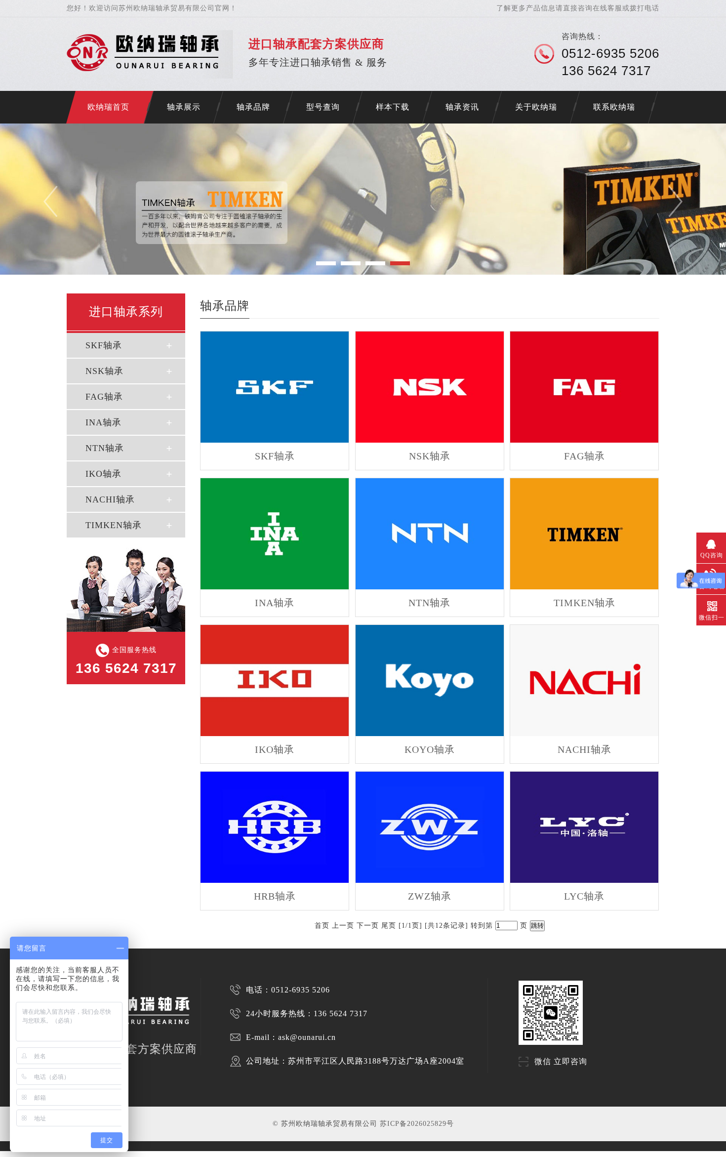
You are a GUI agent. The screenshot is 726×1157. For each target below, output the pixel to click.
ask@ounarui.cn (307, 1037)
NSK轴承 (104, 371)
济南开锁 (6, 1154)
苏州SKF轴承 (58, 1154)
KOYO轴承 (429, 749)
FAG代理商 (168, 1154)
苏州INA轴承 (117, 1154)
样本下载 (392, 107)
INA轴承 (103, 422)
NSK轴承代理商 (210, 1154)
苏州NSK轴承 (78, 1154)
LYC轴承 (584, 896)
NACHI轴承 (110, 499)
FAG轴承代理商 (233, 1154)
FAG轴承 (104, 397)
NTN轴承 (104, 448)
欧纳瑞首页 (108, 107)
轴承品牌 (253, 107)
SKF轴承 (103, 345)
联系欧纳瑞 (614, 107)
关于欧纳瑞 (536, 107)
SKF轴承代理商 (188, 1154)
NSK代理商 (152, 1154)
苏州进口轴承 (39, 1154)
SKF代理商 (135, 1154)
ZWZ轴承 (429, 896)
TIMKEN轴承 (113, 525)
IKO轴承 (103, 474)
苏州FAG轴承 (97, 1154)
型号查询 (323, 107)
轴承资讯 (462, 107)
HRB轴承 (275, 896)
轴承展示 (184, 107)
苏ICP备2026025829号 (417, 1123)
